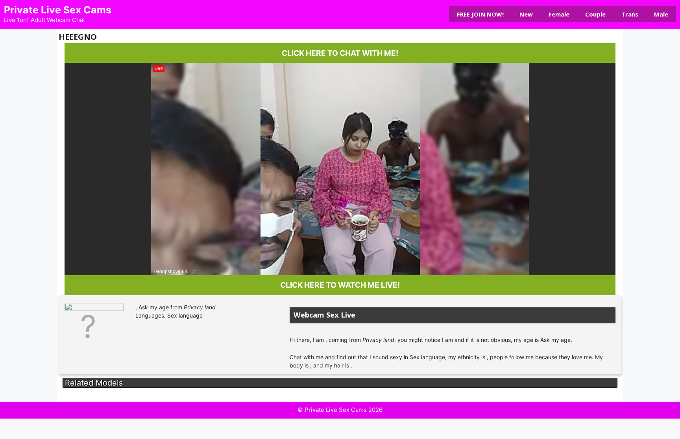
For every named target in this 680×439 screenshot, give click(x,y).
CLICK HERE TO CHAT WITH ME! (340, 53)
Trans (629, 14)
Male (661, 14)
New (526, 14)
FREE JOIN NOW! (480, 14)
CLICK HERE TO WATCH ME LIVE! (340, 285)
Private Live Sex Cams (57, 10)
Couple (595, 14)
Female (559, 14)
